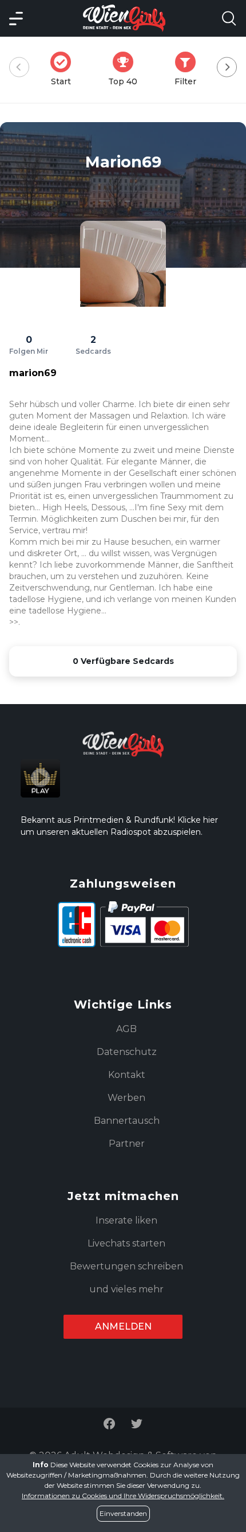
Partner (127, 1143)
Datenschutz (127, 1051)
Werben (126, 1097)
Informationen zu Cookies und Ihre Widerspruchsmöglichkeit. (123, 1495)
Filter (188, 69)
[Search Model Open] (229, 18)
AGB (126, 1028)
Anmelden (123, 1326)
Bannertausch (127, 1120)
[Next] (227, 67)
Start (64, 69)
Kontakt (126, 1074)
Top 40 (126, 69)
